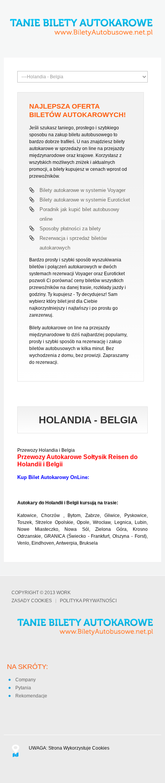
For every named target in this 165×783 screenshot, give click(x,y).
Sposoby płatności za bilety (70, 228)
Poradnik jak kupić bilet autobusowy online (79, 214)
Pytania (23, 687)
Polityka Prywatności (88, 600)
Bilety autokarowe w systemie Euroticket (85, 200)
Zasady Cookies (32, 600)
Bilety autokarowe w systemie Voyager (82, 190)
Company (25, 679)
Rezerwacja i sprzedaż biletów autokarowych (73, 243)
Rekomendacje (31, 696)
